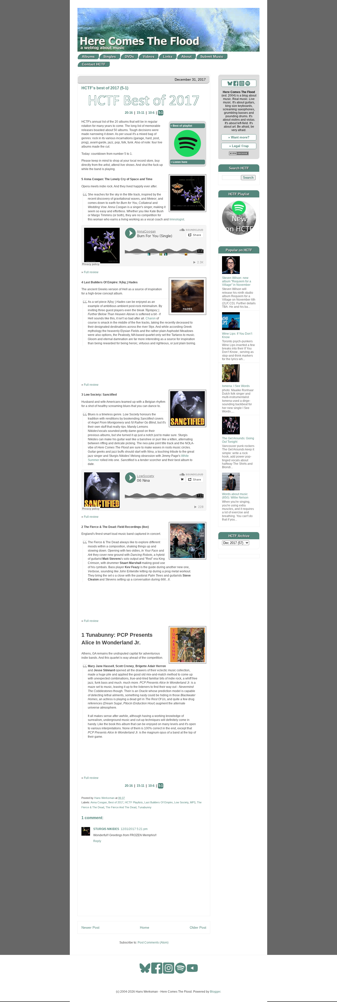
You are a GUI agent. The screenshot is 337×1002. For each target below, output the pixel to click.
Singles (109, 56)
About (186, 56)
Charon (151, 318)
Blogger (215, 991)
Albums (88, 56)
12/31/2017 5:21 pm (134, 829)
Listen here (180, 161)
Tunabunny (144, 807)
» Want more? (238, 137)
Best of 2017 (115, 802)
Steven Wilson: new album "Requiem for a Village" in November (236, 281)
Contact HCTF (94, 64)
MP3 (192, 802)
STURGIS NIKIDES (106, 829)
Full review (91, 272)
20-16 (129, 113)
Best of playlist (182, 125)
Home (144, 927)
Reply (97, 841)
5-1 (160, 113)
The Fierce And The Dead (121, 807)
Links (167, 56)
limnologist (176, 219)
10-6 (151, 113)
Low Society (181, 802)
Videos (148, 56)
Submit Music (211, 56)
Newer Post (90, 927)
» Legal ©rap (239, 146)
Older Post (198, 927)
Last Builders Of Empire (158, 802)
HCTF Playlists (134, 802)
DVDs (129, 56)
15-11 (140, 113)
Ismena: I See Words (236, 386)
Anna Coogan (99, 802)
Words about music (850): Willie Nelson (235, 495)
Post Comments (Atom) (153, 942)
